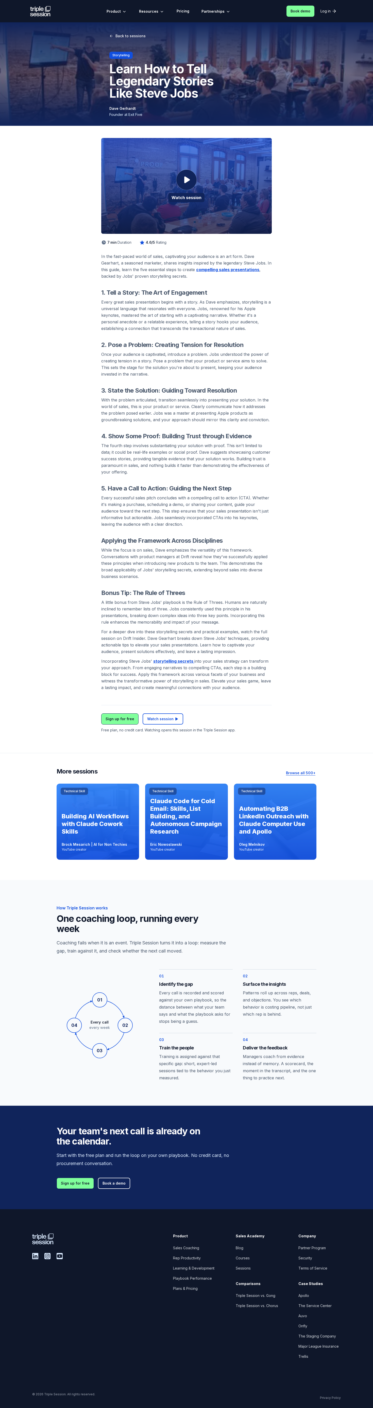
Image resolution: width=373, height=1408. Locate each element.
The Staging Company (317, 1336)
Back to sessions (130, 36)
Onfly (302, 1326)
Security (305, 1258)
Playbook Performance (192, 1278)
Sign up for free (120, 719)
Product (114, 11)
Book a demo (114, 1183)
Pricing (183, 11)
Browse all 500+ (300, 773)
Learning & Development (193, 1268)
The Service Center (315, 1306)
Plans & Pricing (185, 1288)
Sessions (243, 1268)
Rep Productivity (187, 1258)
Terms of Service (312, 1268)
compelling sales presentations (227, 269)
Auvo (302, 1316)
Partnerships (213, 11)
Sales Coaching (186, 1248)
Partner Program (312, 1248)
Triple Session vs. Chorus (257, 1306)
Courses (243, 1258)
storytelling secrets (173, 661)
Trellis (303, 1356)
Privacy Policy (330, 1398)
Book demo (300, 11)
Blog (239, 1248)
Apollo (303, 1295)
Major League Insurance (318, 1346)
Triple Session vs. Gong (255, 1295)
